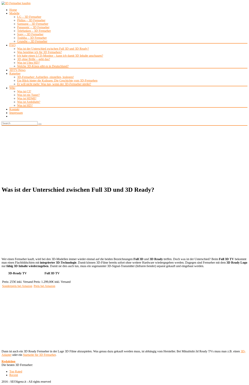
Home (13, 9)
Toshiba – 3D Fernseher (32, 37)
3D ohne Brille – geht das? (33, 59)
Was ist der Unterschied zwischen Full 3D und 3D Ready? (53, 48)
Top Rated (15, 371)
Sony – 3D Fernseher (30, 34)
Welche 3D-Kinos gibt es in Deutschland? (43, 66)
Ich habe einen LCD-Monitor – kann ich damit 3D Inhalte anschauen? (60, 55)
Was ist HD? (25, 105)
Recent (13, 375)
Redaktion (8, 361)
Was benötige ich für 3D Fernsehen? (39, 52)
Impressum (16, 112)
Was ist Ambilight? (28, 102)
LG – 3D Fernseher (29, 16)
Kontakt (14, 109)
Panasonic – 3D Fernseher (33, 27)
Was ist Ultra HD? (28, 62)
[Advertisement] (124, 155)
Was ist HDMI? (26, 98)
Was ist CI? (24, 91)
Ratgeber (14, 73)
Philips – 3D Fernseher (31, 20)
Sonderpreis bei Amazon (17, 286)
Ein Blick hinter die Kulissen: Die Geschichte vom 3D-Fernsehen (57, 80)
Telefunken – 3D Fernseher (34, 30)
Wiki (12, 88)
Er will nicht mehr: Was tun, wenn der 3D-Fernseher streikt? (54, 84)
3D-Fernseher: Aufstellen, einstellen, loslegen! (45, 77)
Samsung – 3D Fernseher (32, 23)
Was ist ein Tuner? (28, 95)
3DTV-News (17, 70)
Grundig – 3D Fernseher (32, 41)
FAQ (12, 45)
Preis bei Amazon (44, 286)
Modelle (14, 13)
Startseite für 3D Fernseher (39, 354)
